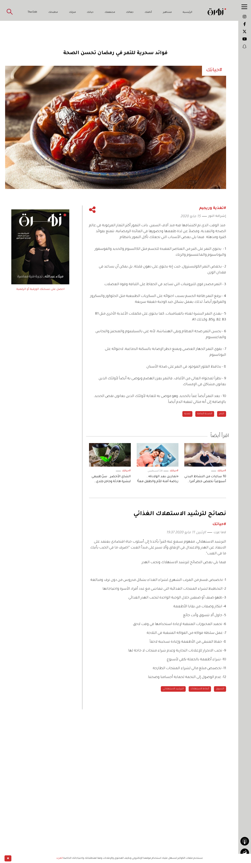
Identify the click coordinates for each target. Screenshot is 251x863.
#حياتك (221, 471)
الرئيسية (187, 12)
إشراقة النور (217, 216)
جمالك (130, 12)
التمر (221, 413)
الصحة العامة (204, 413)
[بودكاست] (244, 841)
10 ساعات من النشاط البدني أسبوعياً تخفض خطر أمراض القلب (205, 479)
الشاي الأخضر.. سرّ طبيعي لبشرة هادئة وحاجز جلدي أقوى (111, 479)
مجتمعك (110, 12)
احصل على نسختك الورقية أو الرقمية (40, 289)
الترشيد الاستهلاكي (173, 689)
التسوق (220, 689)
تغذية (187, 413)
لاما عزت (220, 532)
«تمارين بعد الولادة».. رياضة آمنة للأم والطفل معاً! (157, 479)
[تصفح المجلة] (244, 852)
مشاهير (167, 12)
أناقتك (148, 12)
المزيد (59, 858)
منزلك (72, 12)
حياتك (90, 12)
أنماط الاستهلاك (200, 689)
